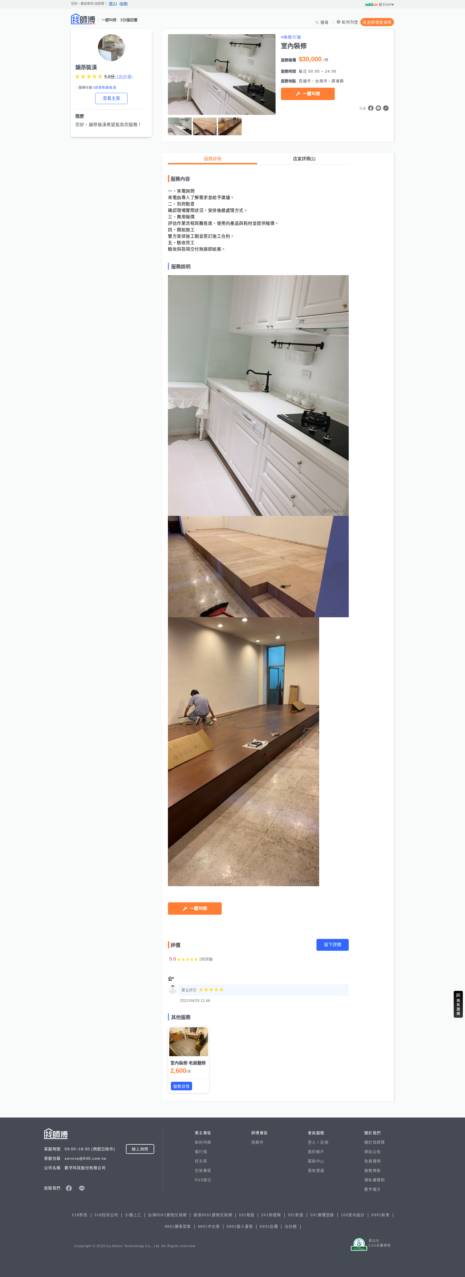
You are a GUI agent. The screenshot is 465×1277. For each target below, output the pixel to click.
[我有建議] (458, 1004)
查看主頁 (111, 98)
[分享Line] (378, 108)
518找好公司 (106, 1215)
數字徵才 (372, 1189)
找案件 (257, 1142)
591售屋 (296, 1215)
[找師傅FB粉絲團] (69, 1188)
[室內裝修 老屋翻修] (188, 1041)
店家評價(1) (304, 159)
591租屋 (247, 1215)
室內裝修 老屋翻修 (188, 1063)
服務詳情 (212, 159)
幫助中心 (316, 1161)
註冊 (324, 1142)
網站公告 (372, 1152)
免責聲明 (372, 1161)
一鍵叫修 (311, 93)
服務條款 (372, 1170)
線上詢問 (140, 1149)
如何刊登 (350, 22)
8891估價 (269, 1226)
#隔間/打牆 (291, 37)
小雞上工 (133, 1215)
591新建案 (271, 1215)
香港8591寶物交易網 (212, 1215)
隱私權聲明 (374, 1180)
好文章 (201, 1161)
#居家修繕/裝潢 (104, 88)
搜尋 (324, 22)
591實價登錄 (322, 1215)
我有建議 (316, 1170)
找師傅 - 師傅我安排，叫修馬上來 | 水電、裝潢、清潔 (83, 18)
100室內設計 (353, 1215)
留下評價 (332, 944)
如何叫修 (203, 1142)
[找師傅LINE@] (82, 1188)
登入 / (314, 1142)
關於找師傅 (374, 1142)
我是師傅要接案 (377, 22)
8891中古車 (209, 1226)
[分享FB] (371, 108)
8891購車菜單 (178, 1226)
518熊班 (79, 1215)
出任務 (291, 1226)
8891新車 (380, 1215)
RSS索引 (203, 1180)
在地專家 (203, 1170)
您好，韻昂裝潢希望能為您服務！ (108, 124)
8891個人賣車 (240, 1226)
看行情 (201, 1152)
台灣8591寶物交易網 (167, 1215)
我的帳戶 (316, 1152)
